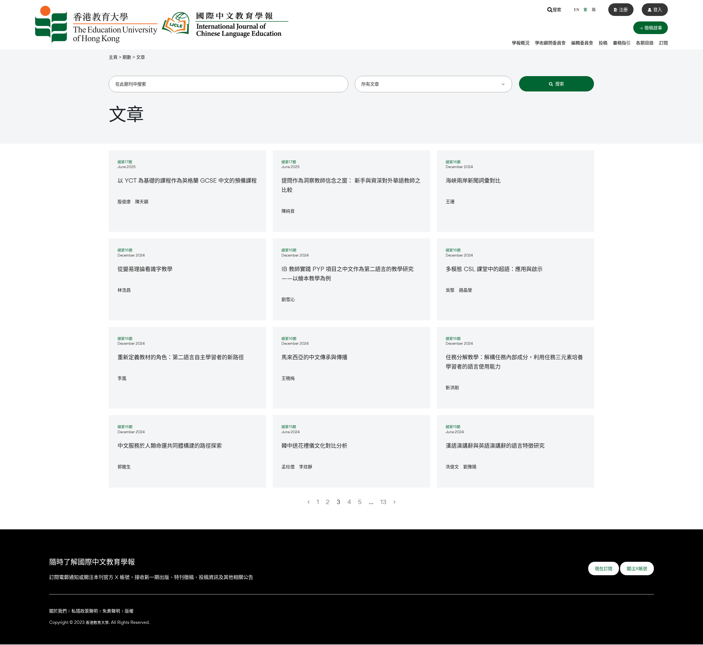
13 (383, 501)
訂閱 (663, 43)
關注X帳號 (637, 568)
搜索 (557, 9)
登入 (657, 9)
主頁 (113, 57)
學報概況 (520, 43)
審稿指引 (622, 43)
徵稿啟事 (652, 27)
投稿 (603, 43)
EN (576, 10)
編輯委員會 (582, 43)
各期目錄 (645, 43)
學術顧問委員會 (550, 43)
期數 (126, 57)
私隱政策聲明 (84, 611)
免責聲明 (111, 611)
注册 (623, 9)
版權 (129, 611)
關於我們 (58, 611)
